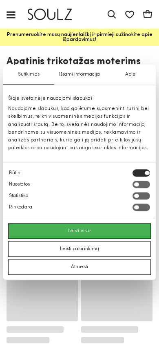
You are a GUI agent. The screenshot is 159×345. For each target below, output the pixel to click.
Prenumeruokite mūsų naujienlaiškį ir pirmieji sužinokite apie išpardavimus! (79, 37)
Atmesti (79, 267)
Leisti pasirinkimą (79, 249)
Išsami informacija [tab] (79, 74)
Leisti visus (79, 231)
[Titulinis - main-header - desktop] (56, 14)
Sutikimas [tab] (29, 74)
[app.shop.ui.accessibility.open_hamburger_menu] (11, 14)
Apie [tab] (130, 74)
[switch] (141, 184)
